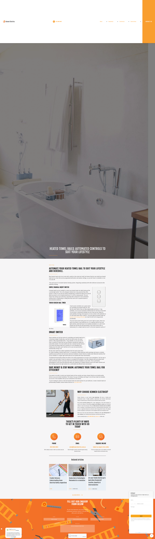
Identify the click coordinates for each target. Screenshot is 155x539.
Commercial (121, 21)
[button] (104, 21)
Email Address (100, 516)
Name (54, 516)
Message (77, 523)
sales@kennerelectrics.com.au (77, 447)
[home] (9, 21)
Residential (110, 21)
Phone (77, 516)
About (101, 21)
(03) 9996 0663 (77, 382)
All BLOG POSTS (76, 495)
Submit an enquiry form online (101, 447)
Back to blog (51, 265)
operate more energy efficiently (77, 317)
